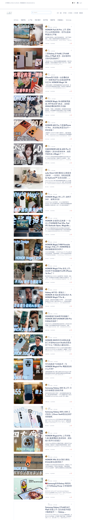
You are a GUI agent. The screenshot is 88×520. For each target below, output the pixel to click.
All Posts (16, 20)
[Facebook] (74, 3)
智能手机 (23, 20)
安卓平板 (45, 20)
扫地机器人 (60, 20)
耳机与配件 (38, 20)
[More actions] (71, 26)
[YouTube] (72, 3)
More (67, 20)
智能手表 (52, 20)
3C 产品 (30, 20)
